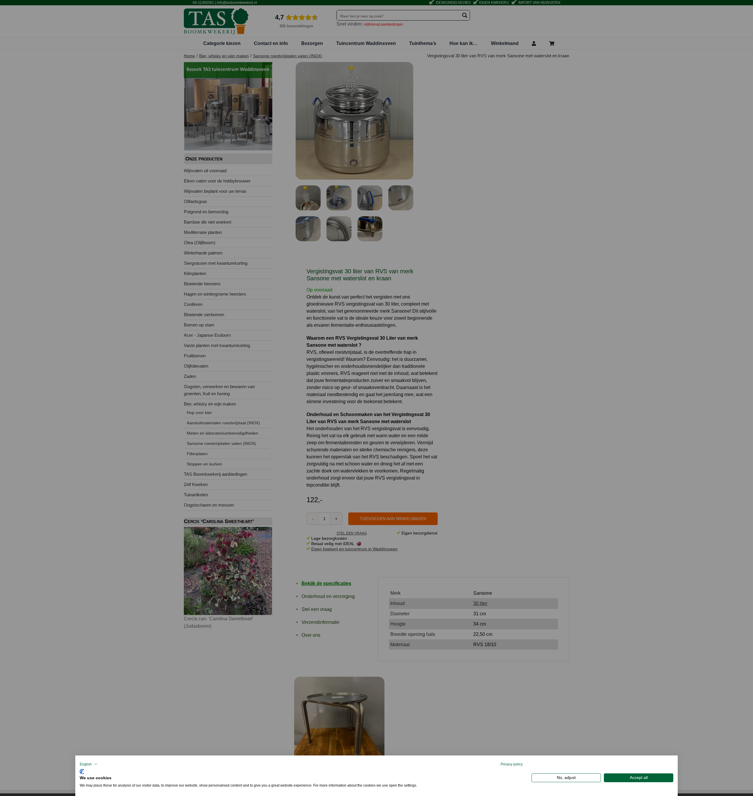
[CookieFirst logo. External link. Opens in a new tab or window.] (82, 770)
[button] (89, 764)
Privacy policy (512, 764)
